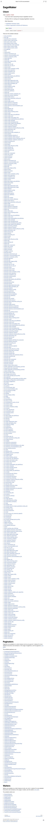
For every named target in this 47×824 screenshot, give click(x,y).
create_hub (6, 92)
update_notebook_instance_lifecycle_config (14, 620)
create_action (7, 52)
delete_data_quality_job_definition (12, 181)
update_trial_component (9, 633)
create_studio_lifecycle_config (11, 145)
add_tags (6, 37)
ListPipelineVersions (8, 754)
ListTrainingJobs (8, 767)
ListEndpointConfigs (9, 693)
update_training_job (8, 630)
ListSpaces (6, 759)
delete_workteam (8, 249)
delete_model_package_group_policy (12, 222)
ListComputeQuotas (8, 681)
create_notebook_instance (10, 126)
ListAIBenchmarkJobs (9, 654)
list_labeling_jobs (8, 451)
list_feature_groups (8, 429)
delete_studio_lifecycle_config (11, 239)
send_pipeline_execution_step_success (13, 531)
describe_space (7, 347)
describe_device (8, 280)
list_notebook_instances (9, 480)
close (5, 50)
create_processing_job (9, 141)
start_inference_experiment (10, 535)
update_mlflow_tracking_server (11, 611)
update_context (7, 584)
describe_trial (7, 357)
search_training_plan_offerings (11, 528)
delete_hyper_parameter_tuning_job (12, 202)
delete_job (6, 209)
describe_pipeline (8, 338)
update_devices (7, 587)
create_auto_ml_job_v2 (9, 65)
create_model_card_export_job (11, 117)
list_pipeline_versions (9, 489)
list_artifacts (7, 397)
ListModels (6, 736)
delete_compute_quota (9, 178)
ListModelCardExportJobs (10, 724)
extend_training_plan (9, 371)
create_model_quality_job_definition (12, 123)
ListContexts (7, 682)
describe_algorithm (8, 258)
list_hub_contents (8, 433)
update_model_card (8, 612)
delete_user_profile (8, 246)
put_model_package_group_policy (12, 519)
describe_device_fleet (9, 282)
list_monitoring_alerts (9, 474)
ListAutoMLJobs (8, 669)
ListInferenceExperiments (10, 708)
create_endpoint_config (9, 86)
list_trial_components (9, 510)
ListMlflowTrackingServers (10, 721)
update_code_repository (9, 581)
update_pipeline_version (9, 626)
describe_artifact (8, 262)
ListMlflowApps (7, 719)
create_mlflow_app (8, 110)
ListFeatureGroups (8, 697)
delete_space (7, 237)
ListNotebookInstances (9, 745)
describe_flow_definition (9, 295)
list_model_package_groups (10, 467)
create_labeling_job (8, 108)
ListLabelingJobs (8, 715)
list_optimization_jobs (9, 482)
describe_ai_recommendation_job (12, 255)
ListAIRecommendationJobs (10, 656)
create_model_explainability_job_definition (14, 119)
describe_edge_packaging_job (11, 286)
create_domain (7, 79)
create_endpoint (8, 84)
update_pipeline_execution (10, 624)
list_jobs (6, 449)
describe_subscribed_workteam (11, 350)
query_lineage (7, 520)
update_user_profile (8, 635)
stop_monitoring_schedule (10, 562)
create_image (7, 99)
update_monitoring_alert (9, 615)
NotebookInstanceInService (10, 806)
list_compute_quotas (9, 412)
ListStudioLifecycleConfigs (10, 762)
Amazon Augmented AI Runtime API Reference (17, 25)
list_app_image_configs (9, 394)
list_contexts (7, 414)
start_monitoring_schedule (10, 538)
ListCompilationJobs (9, 679)
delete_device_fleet (8, 182)
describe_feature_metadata (10, 294)
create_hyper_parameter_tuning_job (12, 98)
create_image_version (9, 101)
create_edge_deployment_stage (11, 81)
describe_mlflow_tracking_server (11, 317)
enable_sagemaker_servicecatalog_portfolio (14, 369)
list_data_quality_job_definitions (11, 415)
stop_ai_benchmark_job (9, 544)
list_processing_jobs (9, 492)
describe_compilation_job (10, 274)
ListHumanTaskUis (8, 700)
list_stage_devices (8, 498)
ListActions (6, 659)
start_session (7, 543)
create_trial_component (9, 153)
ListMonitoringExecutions (10, 740)
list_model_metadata (9, 466)
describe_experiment (9, 291)
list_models (6, 472)
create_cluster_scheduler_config (11, 68)
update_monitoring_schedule (10, 617)
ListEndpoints (7, 694)
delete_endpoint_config (9, 190)
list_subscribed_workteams (10, 501)
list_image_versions (8, 439)
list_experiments (8, 427)
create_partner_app (8, 130)
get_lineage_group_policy (10, 374)
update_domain (7, 589)
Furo (17, 820)
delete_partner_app (8, 231)
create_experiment (8, 87)
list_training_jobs (8, 504)
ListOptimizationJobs (9, 746)
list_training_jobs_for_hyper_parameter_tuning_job (15, 506)
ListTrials (6, 774)
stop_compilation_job (9, 549)
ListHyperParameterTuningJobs (11, 702)
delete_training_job (8, 242)
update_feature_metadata (10, 596)
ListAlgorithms (7, 660)
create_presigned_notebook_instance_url (13, 139)
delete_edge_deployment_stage (11, 187)
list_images (6, 440)
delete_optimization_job (9, 230)
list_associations (8, 399)
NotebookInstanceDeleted (10, 804)
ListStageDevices (8, 761)
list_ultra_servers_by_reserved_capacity (13, 513)
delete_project (7, 236)
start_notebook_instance (10, 540)
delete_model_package (9, 219)
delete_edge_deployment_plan (11, 185)
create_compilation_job (9, 71)
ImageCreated (7, 797)
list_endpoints (7, 426)
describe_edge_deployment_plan (11, 285)
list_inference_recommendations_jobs (13, 446)
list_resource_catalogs (9, 495)
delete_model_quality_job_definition (12, 224)
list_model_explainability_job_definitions (13, 464)
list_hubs (6, 434)
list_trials (6, 512)
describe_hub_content (9, 298)
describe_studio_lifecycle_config (11, 348)
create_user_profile (8, 154)
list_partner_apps (8, 483)
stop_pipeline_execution (9, 566)
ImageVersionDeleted (9, 803)
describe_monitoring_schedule (11, 331)
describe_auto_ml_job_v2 (10, 265)
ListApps (6, 665)
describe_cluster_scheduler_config (12, 271)
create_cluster (7, 67)
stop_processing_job (9, 568)
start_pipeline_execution (9, 541)
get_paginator (7, 377)
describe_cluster (8, 267)
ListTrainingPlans (8, 770)
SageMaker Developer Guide (12, 23)
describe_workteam (8, 363)
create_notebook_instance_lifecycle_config (14, 127)
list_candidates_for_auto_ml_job (11, 402)
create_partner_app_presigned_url (12, 132)
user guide (36, 789)
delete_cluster (7, 172)
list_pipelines (7, 491)
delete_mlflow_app (8, 211)
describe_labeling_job (9, 313)
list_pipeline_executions (9, 486)
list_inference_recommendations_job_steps (14, 445)
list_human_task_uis (8, 436)
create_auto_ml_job (8, 64)
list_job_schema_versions (10, 448)
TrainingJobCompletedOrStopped (12, 810)
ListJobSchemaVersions (9, 712)
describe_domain (8, 283)
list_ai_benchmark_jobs (9, 387)
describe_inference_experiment (11, 307)
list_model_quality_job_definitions (12, 470)
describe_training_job (9, 351)
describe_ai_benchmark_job (10, 254)
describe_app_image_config (10, 261)
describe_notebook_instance (10, 332)
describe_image (7, 302)
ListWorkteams (7, 780)
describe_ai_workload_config (11, 256)
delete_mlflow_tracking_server (11, 212)
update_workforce (8, 636)
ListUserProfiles (7, 777)
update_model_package (9, 614)
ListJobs (6, 714)
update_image (7, 602)
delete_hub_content (8, 197)
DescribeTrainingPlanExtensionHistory (13, 653)
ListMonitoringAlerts (9, 739)
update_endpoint (8, 590)
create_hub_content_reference (11, 95)
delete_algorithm (8, 165)
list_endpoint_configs (9, 424)
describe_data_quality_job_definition (12, 279)
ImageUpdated (7, 800)
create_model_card (8, 116)
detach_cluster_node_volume (10, 365)
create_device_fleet (8, 77)
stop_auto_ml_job (8, 547)
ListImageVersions (8, 703)
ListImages (6, 705)
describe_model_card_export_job (12, 323)
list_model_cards (8, 463)
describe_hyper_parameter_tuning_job (13, 301)
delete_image (7, 203)
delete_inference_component (10, 206)
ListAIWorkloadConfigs (9, 657)
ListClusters (7, 676)
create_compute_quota (9, 73)
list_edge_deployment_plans (10, 421)
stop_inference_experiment (10, 555)
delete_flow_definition (9, 194)
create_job (6, 107)
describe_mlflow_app (9, 316)
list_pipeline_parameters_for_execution (13, 488)
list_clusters (6, 408)
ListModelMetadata (8, 730)
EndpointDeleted (8, 794)
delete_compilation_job (9, 176)
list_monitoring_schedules (10, 477)
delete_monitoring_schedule (10, 225)
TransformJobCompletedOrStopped (12, 812)
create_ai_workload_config (10, 56)
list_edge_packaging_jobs (10, 423)
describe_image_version (9, 304)
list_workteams (7, 517)
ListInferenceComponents (10, 706)
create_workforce (8, 156)
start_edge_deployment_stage (11, 534)
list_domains (7, 420)
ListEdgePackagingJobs (9, 691)
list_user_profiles (8, 515)
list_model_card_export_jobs (11, 460)
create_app (6, 59)
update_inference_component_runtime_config (14, 606)
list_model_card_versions (10, 461)
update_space (7, 629)
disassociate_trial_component (11, 368)
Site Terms (8, 821)
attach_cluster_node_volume (10, 40)
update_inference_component (11, 605)
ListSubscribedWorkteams (10, 764)
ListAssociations (8, 668)
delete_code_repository (9, 175)
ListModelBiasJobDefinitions (10, 722)
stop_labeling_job (8, 559)
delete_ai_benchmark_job (10, 160)
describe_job (7, 310)
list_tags (6, 503)
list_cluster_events (8, 403)
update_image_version (9, 604)
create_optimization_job (9, 129)
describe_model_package (10, 326)
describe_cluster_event (9, 268)
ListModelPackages (8, 733)
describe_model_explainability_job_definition (14, 325)
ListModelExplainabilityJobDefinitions (12, 728)
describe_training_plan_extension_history (13, 354)
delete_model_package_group (11, 221)
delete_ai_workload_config (10, 163)
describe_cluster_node (9, 270)
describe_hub (7, 297)
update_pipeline (7, 623)
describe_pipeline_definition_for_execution (14, 340)
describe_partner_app (9, 337)
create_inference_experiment (10, 104)
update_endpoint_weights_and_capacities (13, 592)
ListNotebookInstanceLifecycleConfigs (13, 743)
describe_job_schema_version (11, 311)
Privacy (4, 821)
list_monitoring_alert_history (10, 473)
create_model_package (9, 120)
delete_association (8, 170)
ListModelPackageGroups (10, 731)
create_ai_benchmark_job (10, 53)
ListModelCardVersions (9, 725)
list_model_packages (9, 469)
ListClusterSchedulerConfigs (10, 675)
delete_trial (6, 243)
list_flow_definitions (8, 430)
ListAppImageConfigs (9, 663)
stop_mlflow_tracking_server (10, 561)
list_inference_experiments (10, 443)
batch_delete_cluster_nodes (10, 43)
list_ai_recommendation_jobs (11, 388)
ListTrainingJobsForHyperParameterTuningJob (14, 768)
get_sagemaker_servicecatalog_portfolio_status (15, 378)
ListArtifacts (7, 666)
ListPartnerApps (8, 748)
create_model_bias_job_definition (12, 114)
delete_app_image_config (10, 168)
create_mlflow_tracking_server (11, 111)
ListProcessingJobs (8, 757)
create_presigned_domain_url (11, 135)
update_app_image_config (10, 574)
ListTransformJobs (8, 771)
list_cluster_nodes (8, 405)
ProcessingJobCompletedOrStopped (12, 809)
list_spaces (6, 497)
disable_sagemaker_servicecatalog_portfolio (14, 366)
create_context (7, 74)
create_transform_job (9, 150)
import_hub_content (8, 384)
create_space (7, 144)
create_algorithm (8, 58)
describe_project (8, 344)
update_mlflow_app (8, 609)
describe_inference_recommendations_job (14, 308)
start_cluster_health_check (10, 532)
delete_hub (6, 196)
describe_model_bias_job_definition (12, 320)
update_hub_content (8, 599)
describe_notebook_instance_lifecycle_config (14, 334)
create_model (7, 113)
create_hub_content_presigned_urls (12, 93)
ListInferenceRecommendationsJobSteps (13, 709)
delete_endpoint (8, 188)
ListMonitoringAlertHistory (10, 737)
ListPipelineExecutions (9, 751)
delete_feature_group (9, 193)
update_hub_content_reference (11, 601)
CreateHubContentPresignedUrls (11, 651)
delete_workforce (8, 248)
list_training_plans (8, 507)
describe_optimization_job (10, 335)
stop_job (6, 558)
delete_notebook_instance (10, 227)
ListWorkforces (7, 779)
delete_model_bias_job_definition (12, 215)
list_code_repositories (9, 409)
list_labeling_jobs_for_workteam (11, 452)
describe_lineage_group (9, 314)
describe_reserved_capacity (10, 345)
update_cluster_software (9, 580)
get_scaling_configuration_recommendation (14, 380)
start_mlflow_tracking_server (11, 537)
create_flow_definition (9, 90)
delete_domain (7, 184)
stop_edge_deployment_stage (11, 550)
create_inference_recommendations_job (13, 105)
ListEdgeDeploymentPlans (10, 690)
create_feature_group (9, 89)
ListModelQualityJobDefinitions (11, 734)
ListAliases (6, 662)
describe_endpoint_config (10, 289)
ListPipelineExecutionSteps (10, 749)
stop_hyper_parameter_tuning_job (12, 553)
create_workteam (8, 157)
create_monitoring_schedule (10, 125)
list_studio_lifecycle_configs (10, 500)
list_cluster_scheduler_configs (11, 406)
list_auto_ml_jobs (8, 400)
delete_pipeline (7, 233)
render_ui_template (8, 523)
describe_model (7, 319)
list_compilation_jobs (9, 411)
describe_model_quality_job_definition (13, 329)
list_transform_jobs (8, 509)
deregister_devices (8, 251)
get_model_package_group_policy (12, 375)
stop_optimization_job (9, 565)
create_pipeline (7, 133)
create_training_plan (8, 148)
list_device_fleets (8, 417)
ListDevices (6, 687)
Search (5, 782)
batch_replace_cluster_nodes (11, 47)
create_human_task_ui (9, 96)
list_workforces (7, 516)
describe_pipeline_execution (10, 341)
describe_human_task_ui (9, 299)
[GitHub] (43, 820)
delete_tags (6, 240)
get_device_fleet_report (9, 372)
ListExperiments (8, 696)
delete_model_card (8, 216)
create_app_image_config (10, 61)
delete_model (7, 213)
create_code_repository (9, 70)
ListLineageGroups (8, 718)
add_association (8, 36)
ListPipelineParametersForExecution (12, 752)
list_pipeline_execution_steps (10, 485)
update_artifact (7, 575)
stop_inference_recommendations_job (13, 556)
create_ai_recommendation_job (11, 55)
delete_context (7, 179)
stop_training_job (8, 569)
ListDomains (7, 688)
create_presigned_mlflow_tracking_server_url (14, 138)
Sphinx (8, 820)
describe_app (7, 259)
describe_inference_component (11, 305)
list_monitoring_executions (10, 476)
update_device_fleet (8, 586)
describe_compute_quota (10, 276)
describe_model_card (9, 322)
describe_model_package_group (11, 328)
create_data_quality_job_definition (12, 76)
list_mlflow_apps (8, 455)
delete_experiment (8, 191)
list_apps (6, 396)
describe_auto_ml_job (9, 264)
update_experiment (8, 593)
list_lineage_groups (8, 454)
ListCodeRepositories (9, 678)
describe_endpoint (8, 288)
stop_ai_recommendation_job (11, 546)
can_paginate (7, 49)
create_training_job (8, 147)
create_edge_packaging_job (10, 83)
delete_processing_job (9, 234)
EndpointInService (8, 795)
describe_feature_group (9, 292)
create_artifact (7, 62)
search (5, 526)
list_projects (7, 494)
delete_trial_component (9, 245)
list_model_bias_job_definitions (11, 458)
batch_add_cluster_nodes (10, 41)
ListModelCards (7, 727)
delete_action (7, 159)
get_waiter (6, 383)
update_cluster (7, 577)
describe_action (7, 252)
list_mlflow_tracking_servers (10, 457)
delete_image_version (9, 205)
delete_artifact (7, 169)
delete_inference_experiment (10, 208)
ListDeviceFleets (8, 685)
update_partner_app (8, 621)
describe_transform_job (9, 356)
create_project (7, 142)
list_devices (6, 418)
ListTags (6, 765)
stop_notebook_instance (9, 563)
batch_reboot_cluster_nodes (10, 46)
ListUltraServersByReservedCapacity (12, 776)
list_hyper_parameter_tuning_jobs (12, 437)
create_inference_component (11, 102)
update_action (7, 572)
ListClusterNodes (8, 673)
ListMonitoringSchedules (9, 742)
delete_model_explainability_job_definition (14, 218)
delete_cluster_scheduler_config (11, 173)
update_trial (7, 632)
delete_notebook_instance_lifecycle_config (14, 228)
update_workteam (8, 638)
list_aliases (6, 393)
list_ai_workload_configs (9, 390)
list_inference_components (10, 442)
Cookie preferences (14, 821)
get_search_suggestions (9, 381)
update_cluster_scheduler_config (11, 578)
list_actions (6, 386)
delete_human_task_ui (9, 200)
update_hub (6, 598)
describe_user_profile (9, 360)
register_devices (8, 522)
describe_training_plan (9, 353)
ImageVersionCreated (9, 801)
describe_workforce (8, 362)
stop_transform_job (8, 571)
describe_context (8, 277)
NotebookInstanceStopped (10, 807)
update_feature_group (9, 595)
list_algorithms (7, 391)
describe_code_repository (10, 273)
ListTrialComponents (9, 773)
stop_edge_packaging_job (10, 552)
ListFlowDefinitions (8, 699)
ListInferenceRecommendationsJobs (12, 711)
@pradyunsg (13, 820)
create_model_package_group (11, 122)
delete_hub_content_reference (11, 199)
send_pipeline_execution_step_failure (12, 529)
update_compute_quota (9, 583)
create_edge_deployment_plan (11, 80)
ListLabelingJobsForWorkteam (11, 716)
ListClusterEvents (8, 672)
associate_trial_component (10, 38)
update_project (7, 627)
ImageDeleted (7, 798)
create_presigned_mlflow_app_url (12, 136)
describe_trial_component (10, 359)
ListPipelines (7, 755)
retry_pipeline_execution (9, 525)
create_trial (6, 151)
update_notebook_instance (10, 618)
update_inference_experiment (11, 608)
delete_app (6, 166)
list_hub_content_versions (10, 431)
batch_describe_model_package (11, 44)
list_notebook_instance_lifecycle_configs (13, 479)
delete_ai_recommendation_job (11, 162)
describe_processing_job (10, 343)
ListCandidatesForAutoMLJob (11, 670)
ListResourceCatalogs (9, 758)
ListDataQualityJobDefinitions (11, 684)
